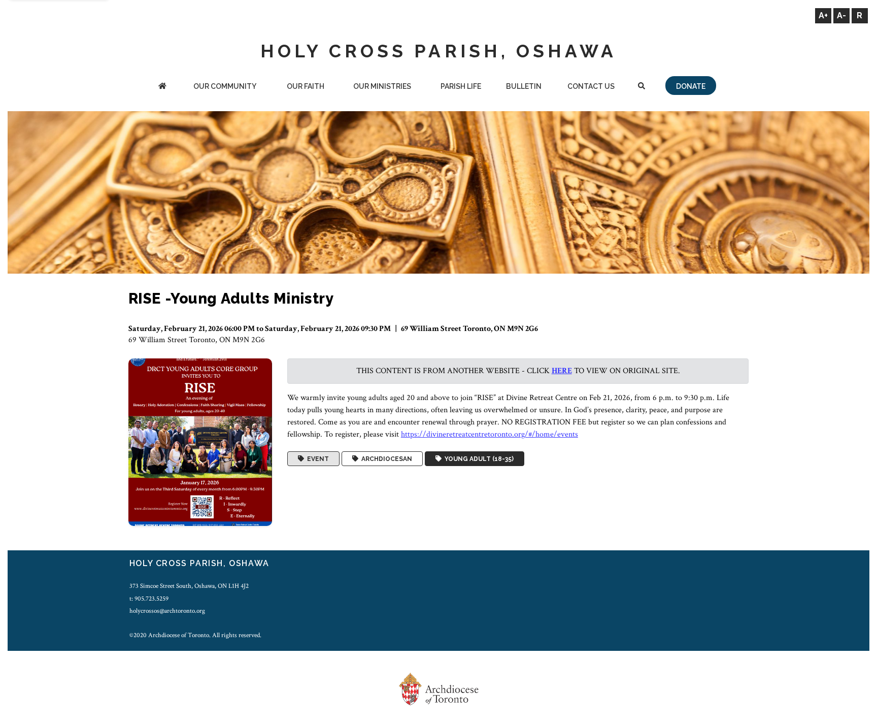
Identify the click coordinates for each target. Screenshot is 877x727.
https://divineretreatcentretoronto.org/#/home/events (489, 434)
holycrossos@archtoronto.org (167, 611)
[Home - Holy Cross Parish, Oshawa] (162, 87)
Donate (690, 86)
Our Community (224, 86)
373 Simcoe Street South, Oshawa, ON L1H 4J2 (189, 586)
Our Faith (305, 86)
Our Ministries (382, 86)
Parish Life (461, 86)
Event (316, 458)
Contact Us (591, 86)
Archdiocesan (385, 458)
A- (841, 15)
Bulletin (524, 86)
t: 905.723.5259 (148, 598)
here (562, 371)
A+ (823, 15)
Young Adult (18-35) (478, 458)
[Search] (641, 87)
